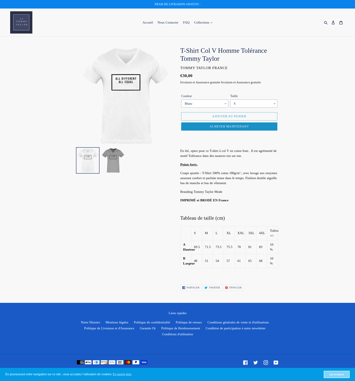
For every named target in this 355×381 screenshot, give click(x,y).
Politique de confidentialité (152, 322)
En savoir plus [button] (122, 374)
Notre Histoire (90, 322)
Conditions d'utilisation (177, 334)
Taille (234, 96)
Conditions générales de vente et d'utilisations (238, 322)
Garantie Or (148, 328)
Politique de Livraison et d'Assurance (109, 328)
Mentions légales (117, 322)
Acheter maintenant (229, 126)
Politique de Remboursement (180, 328)
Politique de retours (189, 322)
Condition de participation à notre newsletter (236, 328)
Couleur (186, 96)
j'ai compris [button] (336, 374)
